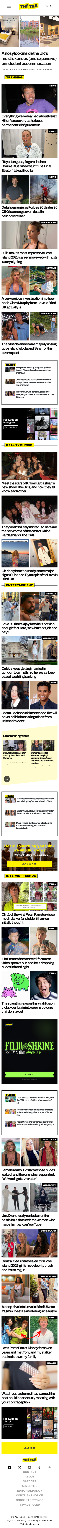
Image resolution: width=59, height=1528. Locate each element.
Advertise (29, 1486)
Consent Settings (29, 1500)
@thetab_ (9, 1426)
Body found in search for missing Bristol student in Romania (14, 755)
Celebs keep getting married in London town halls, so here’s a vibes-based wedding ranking (28, 673)
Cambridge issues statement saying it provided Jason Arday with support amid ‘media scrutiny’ (42, 758)
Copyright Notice (29, 1495)
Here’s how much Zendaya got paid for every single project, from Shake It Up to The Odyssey (35, 394)
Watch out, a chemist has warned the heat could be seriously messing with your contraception (28, 1398)
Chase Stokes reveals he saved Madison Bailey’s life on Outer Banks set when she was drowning (33, 382)
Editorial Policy (29, 1490)
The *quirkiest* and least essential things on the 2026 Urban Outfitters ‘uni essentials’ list (35, 1100)
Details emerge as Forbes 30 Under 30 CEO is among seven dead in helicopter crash (29, 211)
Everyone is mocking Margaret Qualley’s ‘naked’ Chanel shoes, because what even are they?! (34, 370)
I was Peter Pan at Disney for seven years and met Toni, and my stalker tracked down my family (27, 1352)
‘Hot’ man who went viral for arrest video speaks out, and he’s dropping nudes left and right (28, 963)
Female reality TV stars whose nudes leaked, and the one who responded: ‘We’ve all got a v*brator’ (28, 1174)
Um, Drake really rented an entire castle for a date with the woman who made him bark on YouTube (28, 1220)
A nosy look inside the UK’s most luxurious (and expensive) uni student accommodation (29, 58)
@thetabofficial (11, 427)
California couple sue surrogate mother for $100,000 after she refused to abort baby (35, 812)
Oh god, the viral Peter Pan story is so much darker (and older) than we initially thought (28, 918)
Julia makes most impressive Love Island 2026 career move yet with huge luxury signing (29, 257)
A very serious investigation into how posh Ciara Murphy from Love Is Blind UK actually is (29, 302)
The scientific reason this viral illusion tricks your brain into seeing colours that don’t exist (28, 1007)
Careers (29, 1481)
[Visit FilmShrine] (29, 1051)
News (24, 763)
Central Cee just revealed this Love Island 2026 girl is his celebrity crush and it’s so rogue (27, 1265)
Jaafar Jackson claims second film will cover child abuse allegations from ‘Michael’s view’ (29, 717)
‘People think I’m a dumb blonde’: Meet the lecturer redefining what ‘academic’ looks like (34, 1112)
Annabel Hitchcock (15, 763)
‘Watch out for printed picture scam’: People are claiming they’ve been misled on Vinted (35, 800)
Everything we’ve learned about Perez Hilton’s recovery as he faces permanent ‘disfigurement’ (29, 120)
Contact (29, 1471)
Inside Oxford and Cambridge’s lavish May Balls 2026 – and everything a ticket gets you (35, 1123)
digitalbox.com (32, 1524)
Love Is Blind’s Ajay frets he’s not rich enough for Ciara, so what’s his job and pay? (29, 628)
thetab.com (24, 1517)
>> (6, 779)
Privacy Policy (29, 1504)
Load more (29, 1448)
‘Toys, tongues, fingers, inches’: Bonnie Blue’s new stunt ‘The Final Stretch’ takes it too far (26, 166)
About (29, 1476)
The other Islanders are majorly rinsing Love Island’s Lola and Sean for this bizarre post (29, 348)
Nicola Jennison (43, 766)
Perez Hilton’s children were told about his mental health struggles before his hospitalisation (34, 825)
